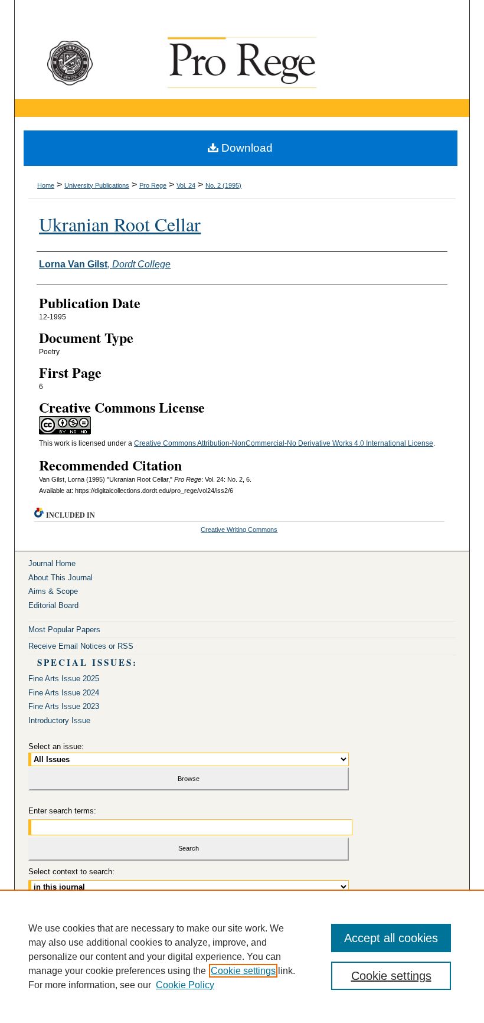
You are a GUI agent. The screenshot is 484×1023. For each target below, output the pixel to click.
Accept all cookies (391, 938)
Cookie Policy (185, 985)
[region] (242, 956)
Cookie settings (243, 971)
